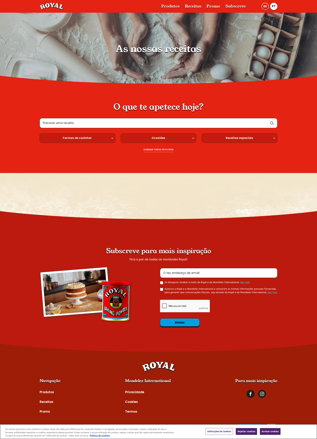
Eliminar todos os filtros (159, 149)
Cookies (131, 402)
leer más (245, 282)
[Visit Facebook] (251, 394)
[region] (158, 431)
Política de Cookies (100, 435)
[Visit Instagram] (262, 394)
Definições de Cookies (219, 431)
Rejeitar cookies (246, 431)
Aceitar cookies (270, 431)
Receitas (193, 6)
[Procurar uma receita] (272, 123)
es (265, 6)
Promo (213, 6)
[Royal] (51, 6)
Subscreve (235, 6)
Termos (131, 411)
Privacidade (134, 392)
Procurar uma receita (58, 123)
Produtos (170, 6)
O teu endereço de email (181, 273)
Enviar (180, 322)
